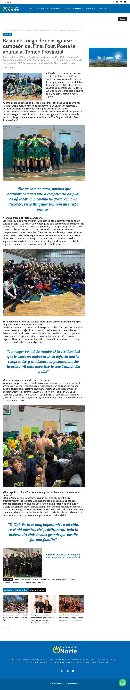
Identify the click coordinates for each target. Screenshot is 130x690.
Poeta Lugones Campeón (34, 582)
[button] (122, 682)
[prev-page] (4, 628)
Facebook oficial (71, 557)
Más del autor (37, 590)
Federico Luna (18, 582)
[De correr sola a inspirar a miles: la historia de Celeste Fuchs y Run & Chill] (15, 604)
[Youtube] (125, 2)
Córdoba (72, 579)
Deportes (13, 30)
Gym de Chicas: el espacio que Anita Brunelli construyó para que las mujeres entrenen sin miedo (71, 617)
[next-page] (8, 628)
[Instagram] (117, 2)
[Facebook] (113, 2)
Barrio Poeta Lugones (22, 579)
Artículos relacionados (15, 590)
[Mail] (121, 2)
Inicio (5, 30)
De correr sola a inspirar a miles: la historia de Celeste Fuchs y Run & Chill (15, 617)
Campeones (45, 579)
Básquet (35, 579)
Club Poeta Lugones (59, 579)
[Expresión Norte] (14, 8)
